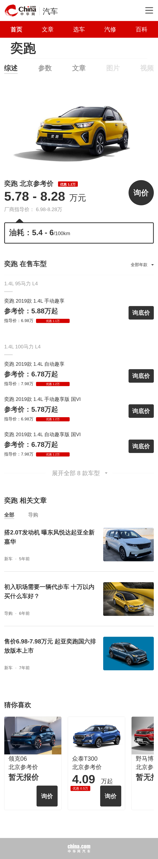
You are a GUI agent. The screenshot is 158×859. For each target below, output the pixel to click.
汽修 (110, 29)
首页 (16, 29)
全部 (9, 515)
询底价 (141, 312)
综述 (11, 68)
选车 (79, 29)
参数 (45, 68)
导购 (33, 515)
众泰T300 (85, 758)
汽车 (50, 11)
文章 (48, 29)
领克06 (17, 758)
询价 (141, 192)
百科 (141, 29)
